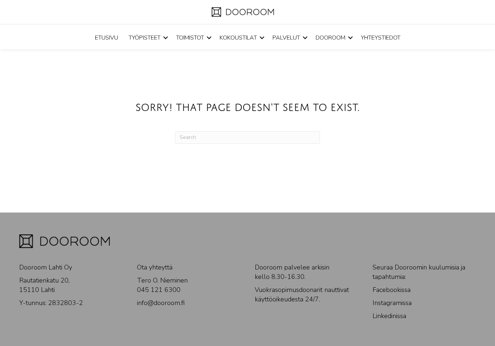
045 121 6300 (158, 289)
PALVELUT (286, 38)
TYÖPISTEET (145, 38)
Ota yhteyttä (154, 267)
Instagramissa (392, 302)
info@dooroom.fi (161, 302)
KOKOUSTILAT (238, 38)
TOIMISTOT (190, 38)
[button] (166, 38)
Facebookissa (392, 289)
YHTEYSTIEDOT (380, 38)
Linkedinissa (389, 316)
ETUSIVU (106, 38)
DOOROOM (330, 38)
